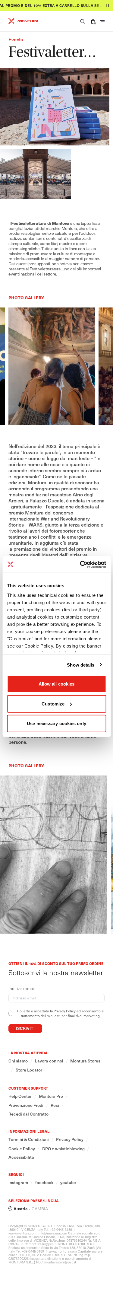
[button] (82, 21)
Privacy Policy (65, 1011)
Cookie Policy (21, 1148)
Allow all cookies (57, 683)
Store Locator (29, 1070)
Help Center (20, 1096)
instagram (18, 1182)
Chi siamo (18, 1061)
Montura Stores (85, 1061)
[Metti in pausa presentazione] (107, 5)
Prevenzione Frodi (25, 1105)
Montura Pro (51, 1096)
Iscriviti (25, 1028)
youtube (68, 1182)
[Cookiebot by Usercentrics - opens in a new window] (80, 564)
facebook (44, 1182)
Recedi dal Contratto (28, 1114)
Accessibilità (21, 1157)
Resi (55, 1105)
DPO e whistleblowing (63, 1148)
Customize (53, 703)
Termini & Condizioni (28, 1139)
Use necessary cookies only (56, 723)
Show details (80, 664)
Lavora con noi (49, 1061)
